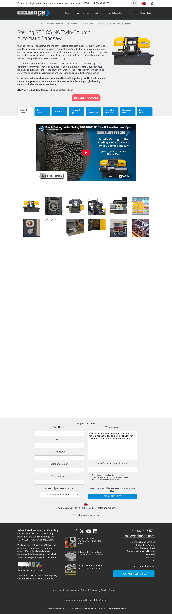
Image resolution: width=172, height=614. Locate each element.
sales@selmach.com (139, 536)
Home (67, 13)
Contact (150, 13)
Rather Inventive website (117, 608)
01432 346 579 (103, 3)
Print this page (81, 515)
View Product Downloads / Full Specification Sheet (47, 90)
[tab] (25, 111)
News (142, 13)
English (143, 3)
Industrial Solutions (119, 13)
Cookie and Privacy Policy (97, 608)
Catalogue (134, 13)
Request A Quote (86, 97)
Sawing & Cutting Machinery (52, 24)
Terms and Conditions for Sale (76, 608)
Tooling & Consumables (100, 13)
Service (86, 13)
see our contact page (144, 566)
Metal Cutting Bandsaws (76, 24)
